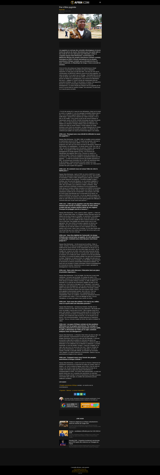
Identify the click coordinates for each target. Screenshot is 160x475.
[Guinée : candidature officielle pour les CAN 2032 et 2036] (63, 433)
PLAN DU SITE (83, 469)
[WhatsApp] (81, 394)
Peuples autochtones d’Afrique (68, 385)
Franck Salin (62, 9)
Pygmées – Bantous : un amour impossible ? (72, 390)
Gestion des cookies (84, 471)
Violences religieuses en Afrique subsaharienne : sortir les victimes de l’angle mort (83, 422)
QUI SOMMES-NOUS (76, 470)
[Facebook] (75, 394)
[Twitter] (78, 394)
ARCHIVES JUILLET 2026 (76, 471)
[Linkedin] (84, 394)
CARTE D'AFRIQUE (77, 469)
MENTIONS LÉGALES (84, 470)
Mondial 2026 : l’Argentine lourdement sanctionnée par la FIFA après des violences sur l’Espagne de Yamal (84, 442)
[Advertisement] (80, 45)
